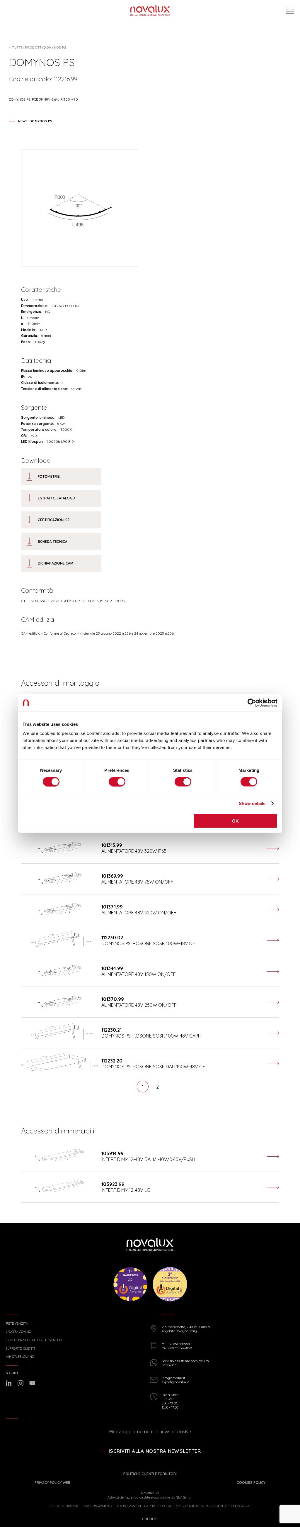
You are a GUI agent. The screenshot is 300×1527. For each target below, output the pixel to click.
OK (235, 820)
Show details (252, 803)
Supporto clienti (20, 1348)
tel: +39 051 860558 (176, 1344)
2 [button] (157, 1087)
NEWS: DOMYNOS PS (35, 121)
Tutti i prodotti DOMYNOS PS (39, 47)
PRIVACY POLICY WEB (52, 1482)
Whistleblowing (20, 1357)
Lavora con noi (19, 1332)
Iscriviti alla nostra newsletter (155, 1451)
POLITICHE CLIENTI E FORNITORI (150, 1474)
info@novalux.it (173, 1378)
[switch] (117, 781)
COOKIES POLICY (251, 1482)
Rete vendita (17, 1324)
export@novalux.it (175, 1382)
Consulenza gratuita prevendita (34, 1340)
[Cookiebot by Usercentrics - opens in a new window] (251, 702)
